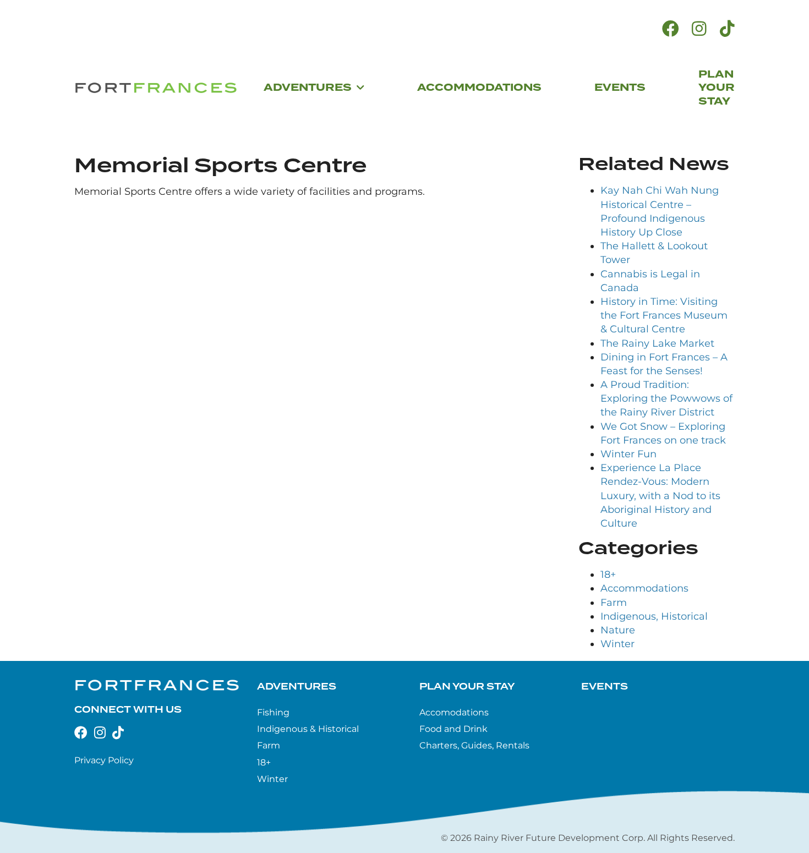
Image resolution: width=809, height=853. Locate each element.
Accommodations (644, 588)
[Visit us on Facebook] (670, 29)
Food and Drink (453, 729)
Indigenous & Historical (308, 729)
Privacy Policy (104, 760)
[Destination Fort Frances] (155, 88)
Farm (613, 603)
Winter (617, 644)
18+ (608, 574)
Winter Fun (628, 454)
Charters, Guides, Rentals (474, 745)
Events (604, 687)
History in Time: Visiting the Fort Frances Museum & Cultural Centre (664, 315)
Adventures (296, 687)
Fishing (273, 712)
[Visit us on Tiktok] (727, 29)
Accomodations (454, 712)
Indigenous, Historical (654, 616)
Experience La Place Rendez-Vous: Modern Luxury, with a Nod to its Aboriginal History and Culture (660, 495)
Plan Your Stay (467, 687)
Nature (617, 630)
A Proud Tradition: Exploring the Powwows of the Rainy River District (666, 398)
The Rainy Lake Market (657, 343)
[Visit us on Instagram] (699, 29)
